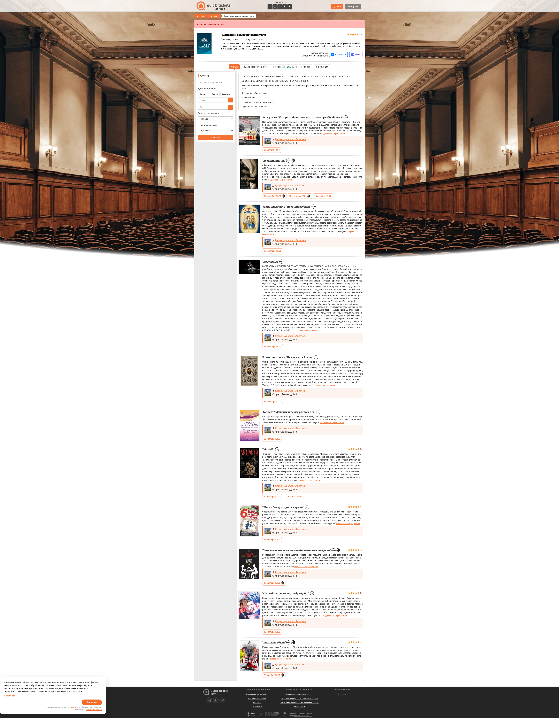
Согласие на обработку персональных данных (299, 702)
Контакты (257, 702)
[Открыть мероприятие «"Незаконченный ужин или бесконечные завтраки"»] (249, 564)
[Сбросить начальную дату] (230, 100)
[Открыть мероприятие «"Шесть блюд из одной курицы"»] (249, 520)
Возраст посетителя (208, 113)
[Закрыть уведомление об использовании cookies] (102, 681)
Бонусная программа (257, 698)
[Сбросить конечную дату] (230, 107)
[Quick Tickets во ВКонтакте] (209, 700)
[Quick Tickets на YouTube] (222, 700)
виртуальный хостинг (303, 715)
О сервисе (342, 694)
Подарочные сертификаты (255, 67)
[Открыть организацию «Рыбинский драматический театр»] (207, 43)
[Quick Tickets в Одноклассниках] (216, 700)
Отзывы (277, 67)
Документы (257, 706)
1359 (288, 66)
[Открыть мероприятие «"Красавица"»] (249, 267)
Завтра (215, 94)
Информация (321, 67)
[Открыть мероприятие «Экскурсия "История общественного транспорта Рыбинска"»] (249, 130)
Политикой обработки (94, 710)
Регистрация (353, 6)
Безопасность (299, 706)
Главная (200, 16)
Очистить (215, 138)
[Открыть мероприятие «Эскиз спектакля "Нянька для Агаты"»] (249, 370)
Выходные (226, 94)
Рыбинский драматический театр (244, 34)
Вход (339, 6)
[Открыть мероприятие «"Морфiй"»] (249, 463)
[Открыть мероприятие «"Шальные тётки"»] (249, 656)
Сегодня (203, 94)
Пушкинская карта (207, 125)
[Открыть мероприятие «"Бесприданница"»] (249, 174)
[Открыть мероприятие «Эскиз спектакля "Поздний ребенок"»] (249, 218)
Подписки (306, 67)
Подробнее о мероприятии (333, 134)
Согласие (74, 707)
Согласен (92, 702)
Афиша (234, 67)
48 (295, 67)
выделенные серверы (303, 713)
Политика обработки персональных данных (299, 698)
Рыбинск (214, 16)
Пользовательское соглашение (299, 694)
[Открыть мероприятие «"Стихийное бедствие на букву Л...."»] (249, 605)
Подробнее (9, 696)
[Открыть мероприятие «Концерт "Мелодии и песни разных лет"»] (249, 425)
